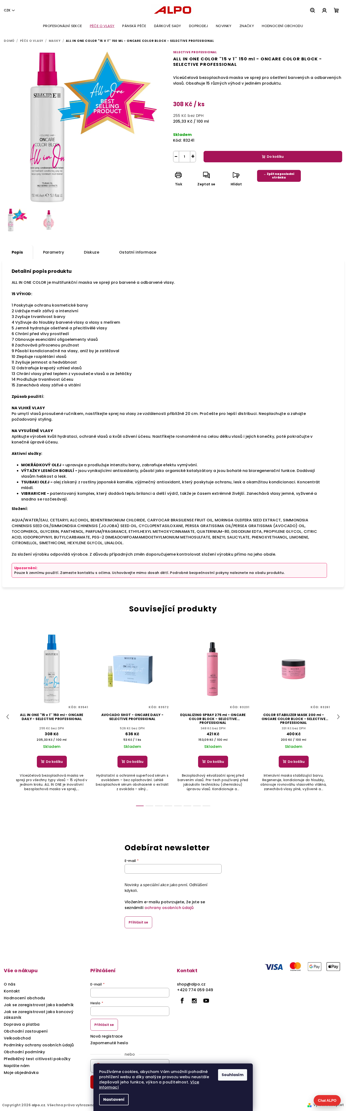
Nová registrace (106, 1036)
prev (7, 717)
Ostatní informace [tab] (137, 252)
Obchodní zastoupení (26, 1031)
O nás (9, 984)
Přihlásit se (138, 922)
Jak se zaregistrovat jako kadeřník (39, 1005)
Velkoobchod (17, 1038)
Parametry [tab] (53, 252)
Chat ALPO (327, 1100)
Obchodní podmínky (24, 1052)
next (338, 717)
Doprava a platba (21, 1024)
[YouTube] (206, 1000)
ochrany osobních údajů (169, 907)
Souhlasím (233, 1074)
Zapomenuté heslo (109, 1043)
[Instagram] (194, 1000)
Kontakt (12, 991)
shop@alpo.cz (191, 984)
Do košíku (275, 156)
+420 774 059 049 (195, 990)
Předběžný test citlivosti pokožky (37, 1059)
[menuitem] (62, 25)
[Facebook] (182, 1000)
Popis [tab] (17, 252)
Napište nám (16, 1065)
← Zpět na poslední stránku (278, 175)
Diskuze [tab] (91, 252)
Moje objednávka (21, 1072)
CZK (7, 10)
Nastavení (114, 1099)
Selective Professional (195, 52)
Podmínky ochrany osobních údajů (39, 1045)
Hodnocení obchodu (24, 998)
